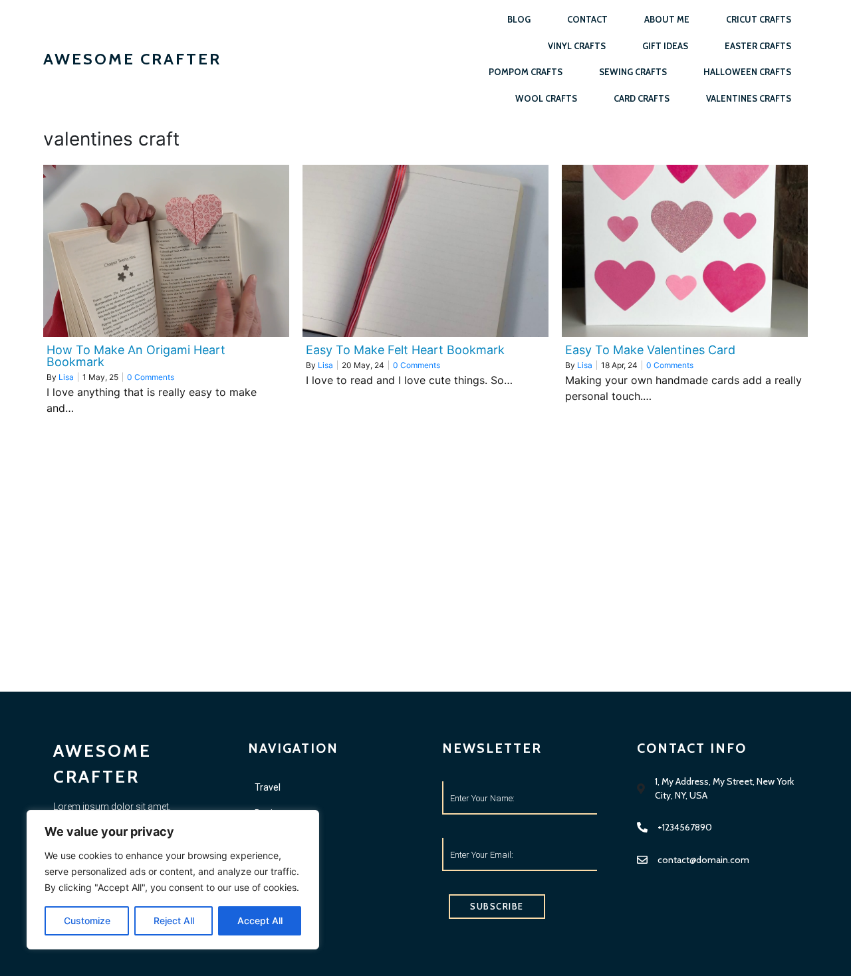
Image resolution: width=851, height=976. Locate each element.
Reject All (174, 920)
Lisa (66, 377)
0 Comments (150, 377)
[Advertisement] (425, 592)
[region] (173, 879)
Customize (87, 920)
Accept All (260, 920)
